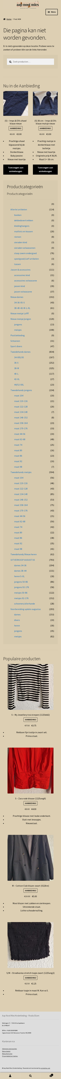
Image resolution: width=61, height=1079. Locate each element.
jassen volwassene (23, 291)
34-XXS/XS (19, 357)
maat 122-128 (21, 406)
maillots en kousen (23, 231)
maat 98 (18, 466)
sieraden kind (20, 242)
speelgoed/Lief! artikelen (26, 258)
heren (17, 625)
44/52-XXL (19, 384)
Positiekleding (17, 335)
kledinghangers (21, 225)
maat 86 (18, 455)
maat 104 (18, 395)
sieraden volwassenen (24, 247)
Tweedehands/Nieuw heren (23, 554)
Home (9, 19)
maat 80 (18, 450)
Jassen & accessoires (20, 269)
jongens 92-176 (21, 587)
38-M (16, 368)
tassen (17, 264)
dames (17, 614)
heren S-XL (19, 576)
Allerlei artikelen (18, 209)
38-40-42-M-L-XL (22, 308)
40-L (16, 373)
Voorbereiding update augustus (25, 609)
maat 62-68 (19, 439)
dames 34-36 (20, 565)
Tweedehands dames (20, 351)
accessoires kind (22, 275)
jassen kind (19, 286)
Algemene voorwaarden (9, 1049)
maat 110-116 (21, 401)
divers (17, 620)
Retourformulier (7, 1054)
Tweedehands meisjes (20, 472)
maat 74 (18, 444)
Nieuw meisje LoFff (19, 313)
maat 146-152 (21, 417)
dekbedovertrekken (23, 220)
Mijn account (10, 1076)
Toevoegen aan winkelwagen (15, 169)
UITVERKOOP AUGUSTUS (22, 559)
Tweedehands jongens (21, 390)
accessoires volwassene (25, 280)
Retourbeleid (6, 1051)
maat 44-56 (19, 434)
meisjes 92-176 (21, 598)
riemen (17, 236)
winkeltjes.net (45, 1068)
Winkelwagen (46, 1074)
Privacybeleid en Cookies (10, 1056)
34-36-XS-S (19, 302)
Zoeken (30, 1076)
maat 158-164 (21, 423)
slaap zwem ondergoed (25, 253)
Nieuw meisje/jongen (20, 319)
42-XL (17, 379)
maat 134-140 (21, 412)
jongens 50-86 (21, 581)
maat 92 (18, 461)
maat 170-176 (21, 428)
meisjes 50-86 (20, 592)
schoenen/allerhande (24, 603)
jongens (18, 324)
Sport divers (16, 346)
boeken (17, 215)
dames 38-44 (20, 570)
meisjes (18, 329)
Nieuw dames (16, 297)
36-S (16, 362)
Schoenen (15, 340)
